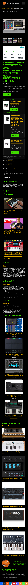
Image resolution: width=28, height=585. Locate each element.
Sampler (10, 165)
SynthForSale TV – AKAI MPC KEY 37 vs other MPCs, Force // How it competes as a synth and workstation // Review (14, 254)
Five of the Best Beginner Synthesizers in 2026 (13, 555)
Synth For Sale (13, 3)
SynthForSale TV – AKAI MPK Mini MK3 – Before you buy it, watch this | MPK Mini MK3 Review (12, 231)
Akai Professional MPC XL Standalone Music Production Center (16, 103)
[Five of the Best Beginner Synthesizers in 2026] (13, 543)
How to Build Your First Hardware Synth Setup (13, 439)
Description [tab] (7, 177)
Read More (6, 94)
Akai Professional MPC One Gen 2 (14, 334)
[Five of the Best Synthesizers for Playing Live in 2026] (13, 446)
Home (3, 8)
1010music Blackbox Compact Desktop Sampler (14, 375)
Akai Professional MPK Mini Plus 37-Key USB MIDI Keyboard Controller (17, 141)
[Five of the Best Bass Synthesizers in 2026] (13, 493)
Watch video (7, 213)
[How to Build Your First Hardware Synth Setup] (13, 433)
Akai (13, 8)
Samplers (8, 8)
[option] (10, 40)
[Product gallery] (14, 25)
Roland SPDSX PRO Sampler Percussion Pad (14, 355)
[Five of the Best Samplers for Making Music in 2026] (13, 467)
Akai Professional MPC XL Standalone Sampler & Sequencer (14, 417)
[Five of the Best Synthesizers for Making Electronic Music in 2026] (13, 517)
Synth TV (7, 425)
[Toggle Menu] (24, 3)
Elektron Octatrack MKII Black (14, 396)
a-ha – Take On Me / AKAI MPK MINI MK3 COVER (14, 210)
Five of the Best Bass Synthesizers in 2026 (12, 506)
